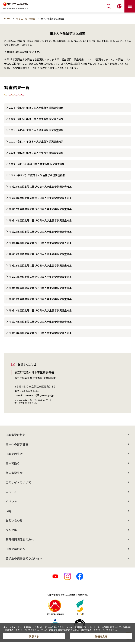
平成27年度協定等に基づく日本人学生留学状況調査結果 (40, 209)
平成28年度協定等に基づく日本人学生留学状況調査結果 (40, 198)
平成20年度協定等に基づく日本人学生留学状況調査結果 (40, 288)
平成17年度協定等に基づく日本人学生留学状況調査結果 (40, 321)
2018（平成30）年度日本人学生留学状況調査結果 (37, 175)
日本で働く (13, 463)
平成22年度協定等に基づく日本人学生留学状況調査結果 (40, 265)
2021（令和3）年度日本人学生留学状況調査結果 (36, 141)
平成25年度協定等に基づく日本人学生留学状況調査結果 (40, 231)
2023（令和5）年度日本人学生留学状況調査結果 (36, 119)
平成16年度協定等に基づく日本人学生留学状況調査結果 (40, 333)
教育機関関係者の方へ (20, 539)
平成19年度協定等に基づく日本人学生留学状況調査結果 (40, 299)
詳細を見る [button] (101, 636)
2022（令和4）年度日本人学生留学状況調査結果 (36, 130)
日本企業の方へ (15, 549)
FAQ (8, 511)
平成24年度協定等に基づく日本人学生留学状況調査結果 (40, 243)
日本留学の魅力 (15, 435)
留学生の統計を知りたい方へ (24, 558)
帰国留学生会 (14, 473)
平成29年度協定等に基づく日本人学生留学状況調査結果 (40, 186)
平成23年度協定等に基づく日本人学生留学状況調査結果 (40, 254)
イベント (11, 501)
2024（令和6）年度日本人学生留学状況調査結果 (36, 107)
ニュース (11, 492)
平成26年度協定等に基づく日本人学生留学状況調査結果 (40, 220)
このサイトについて (18, 482)
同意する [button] (34, 636)
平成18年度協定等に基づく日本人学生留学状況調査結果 (40, 310)
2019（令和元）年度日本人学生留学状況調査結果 (37, 164)
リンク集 (11, 530)
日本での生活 (14, 454)
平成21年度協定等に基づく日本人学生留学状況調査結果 (40, 276)
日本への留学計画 (17, 444)
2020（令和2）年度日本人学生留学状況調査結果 (36, 152)
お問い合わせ (14, 520)
